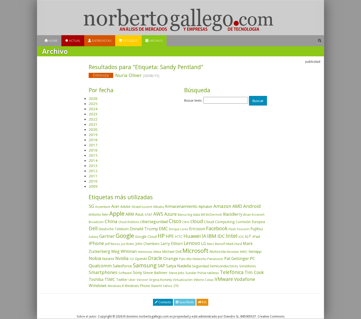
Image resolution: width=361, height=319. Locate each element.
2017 (93, 144)
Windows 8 (116, 286)
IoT (248, 236)
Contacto (164, 302)
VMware (224, 279)
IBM (211, 235)
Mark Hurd (234, 244)
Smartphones (103, 272)
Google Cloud (146, 236)
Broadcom (96, 222)
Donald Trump (144, 228)
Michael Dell (171, 251)
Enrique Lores (178, 229)
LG (203, 243)
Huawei (192, 236)
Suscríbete (186, 302)
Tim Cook (254, 272)
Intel (231, 235)
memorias (145, 251)
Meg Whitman (124, 251)
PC (252, 258)
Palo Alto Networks (192, 259)
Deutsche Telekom (113, 229)
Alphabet (205, 206)
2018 (93, 139)
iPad (256, 236)
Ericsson (197, 228)
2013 (93, 165)
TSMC (109, 279)
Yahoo (167, 286)
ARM (129, 214)
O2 (132, 259)
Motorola (217, 251)
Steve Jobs (176, 273)
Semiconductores (224, 265)
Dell (93, 228)
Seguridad (200, 265)
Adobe (125, 206)
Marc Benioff (216, 244)
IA (204, 236)
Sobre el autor (87, 316)
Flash (232, 229)
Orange (170, 258)
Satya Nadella (178, 266)
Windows (98, 285)
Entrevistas (101, 40)
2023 (93, 113)
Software (125, 273)
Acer (115, 206)
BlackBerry (232, 214)
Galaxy (93, 237)
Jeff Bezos (112, 244)
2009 (93, 186)
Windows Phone (137, 285)
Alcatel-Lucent (142, 206)
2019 (93, 134)
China (111, 221)
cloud (196, 221)
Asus (139, 214)
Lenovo (192, 243)
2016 (93, 150)
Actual (74, 40)
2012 (93, 170)
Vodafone (244, 279)
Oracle (155, 258)
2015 (93, 155)
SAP (161, 266)
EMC (163, 228)
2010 (93, 181)
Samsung (145, 265)
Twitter (121, 279)
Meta (157, 251)
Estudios (130, 40)
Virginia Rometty (160, 280)
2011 (93, 175)
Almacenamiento (181, 206)
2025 (93, 103)
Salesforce (122, 266)
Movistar (233, 252)
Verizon (142, 279)
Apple (117, 213)
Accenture (102, 206)
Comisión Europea (250, 221)
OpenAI (141, 258)
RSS (204, 302)
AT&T (148, 214)
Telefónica (232, 272)
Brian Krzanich (253, 214)
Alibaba (158, 207)
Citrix (185, 222)
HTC (178, 236)
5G (91, 206)
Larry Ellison (172, 243)
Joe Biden (127, 244)
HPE (170, 236)
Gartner (107, 236)
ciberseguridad (154, 221)
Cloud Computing (219, 221)
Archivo (156, 40)
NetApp (255, 251)
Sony (137, 272)
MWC (244, 252)
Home (53, 40)
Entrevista (101, 75)
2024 (93, 108)
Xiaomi (156, 285)
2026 (93, 98)
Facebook (217, 228)
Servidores (247, 266)
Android (252, 206)
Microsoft (195, 250)
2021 (93, 124)
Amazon (222, 206)
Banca (182, 214)
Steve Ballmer (155, 272)
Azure (170, 214)
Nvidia (122, 258)
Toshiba (96, 279)
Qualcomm (100, 266)
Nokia (95, 258)
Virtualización (183, 279)
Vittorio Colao (204, 279)
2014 (93, 160)
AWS (158, 214)
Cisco (175, 221)
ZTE (176, 286)
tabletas (213, 273)
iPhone (96, 243)
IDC (221, 236)
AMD (237, 206)
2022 (93, 119)
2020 (93, 129)
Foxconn (243, 229)
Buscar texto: (193, 101)
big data (194, 214)
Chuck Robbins (128, 222)
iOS (241, 236)
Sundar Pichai (195, 273)
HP (161, 235)
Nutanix (108, 258)
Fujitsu (256, 228)
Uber (132, 280)
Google (125, 236)
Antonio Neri (98, 214)
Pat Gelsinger (236, 258)
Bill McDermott (211, 215)
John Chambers (147, 243)
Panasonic (215, 259)
